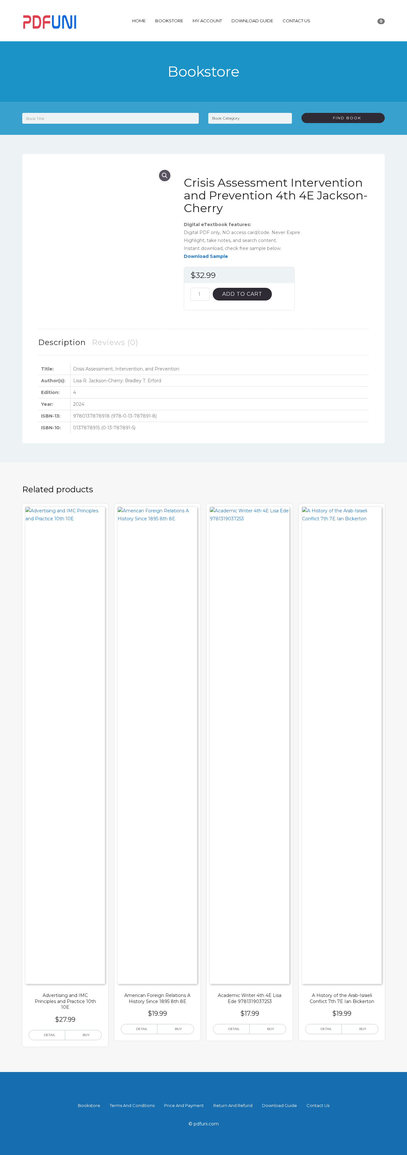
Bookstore (169, 20)
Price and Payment (184, 1105)
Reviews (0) (115, 342)
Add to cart (242, 294)
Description (62, 342)
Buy (86, 1035)
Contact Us (296, 20)
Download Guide (252, 20)
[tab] (62, 342)
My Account (207, 20)
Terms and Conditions (132, 1105)
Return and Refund (232, 1105)
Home (139, 20)
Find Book (344, 117)
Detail (49, 1035)
